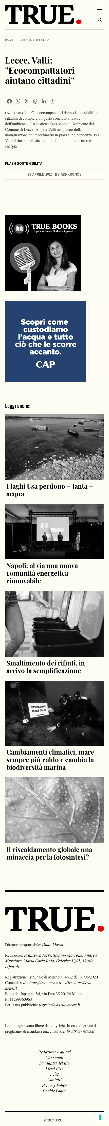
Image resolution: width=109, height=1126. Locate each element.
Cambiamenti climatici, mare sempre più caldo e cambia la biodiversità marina (50, 759)
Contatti (54, 1079)
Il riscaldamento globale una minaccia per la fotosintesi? (49, 853)
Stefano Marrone (67, 955)
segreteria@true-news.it (59, 1004)
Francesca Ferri (37, 955)
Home (9, 39)
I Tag (54, 1074)
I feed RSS (54, 1068)
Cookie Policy (54, 1090)
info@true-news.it (79, 1031)
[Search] (100, 20)
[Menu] (99, 9)
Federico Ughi (68, 960)
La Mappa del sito (54, 1063)
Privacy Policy (54, 1085)
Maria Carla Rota (39, 960)
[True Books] (43, 288)
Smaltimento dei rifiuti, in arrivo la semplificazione (45, 666)
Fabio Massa (52, 944)
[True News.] (43, 14)
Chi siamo (54, 1057)
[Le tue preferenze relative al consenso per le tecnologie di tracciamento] (100, 1117)
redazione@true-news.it (40, 982)
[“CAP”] (45, 341)
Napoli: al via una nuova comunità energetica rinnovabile (42, 573)
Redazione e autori (54, 1051)
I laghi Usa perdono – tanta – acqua (49, 490)
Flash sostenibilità (34, 39)
